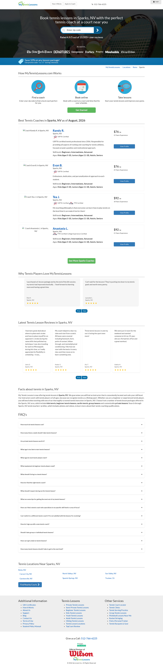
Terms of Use (28, 621)
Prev (78, 311)
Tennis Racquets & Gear (118, 624)
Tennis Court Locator (117, 605)
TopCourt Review (73, 626)
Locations (126, 67)
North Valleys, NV (69, 573)
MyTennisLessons (113, 67)
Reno (135, 67)
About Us (26, 610)
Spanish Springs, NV (70, 578)
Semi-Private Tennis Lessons (77, 607)
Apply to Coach (70, 4)
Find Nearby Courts (28, 584)
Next (84, 311)
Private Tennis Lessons (75, 605)
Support (26, 613)
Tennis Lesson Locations (75, 624)
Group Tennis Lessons (117, 613)
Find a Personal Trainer (118, 621)
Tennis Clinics (114, 607)
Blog (24, 616)
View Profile (124, 146)
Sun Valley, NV (110, 573)
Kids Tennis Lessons (74, 613)
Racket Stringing (116, 618)
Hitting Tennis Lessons (75, 621)
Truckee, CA (109, 578)
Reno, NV (22, 570)
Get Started (81, 110)
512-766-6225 (89, 638)
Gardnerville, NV (26, 579)
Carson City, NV (26, 574)
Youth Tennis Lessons (74, 616)
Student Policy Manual (32, 626)
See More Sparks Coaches (81, 260)
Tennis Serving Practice (118, 610)
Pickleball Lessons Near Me (120, 616)
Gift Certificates (29, 605)
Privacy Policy (28, 624)
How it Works (57, 4)
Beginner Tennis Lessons (75, 610)
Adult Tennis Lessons (74, 618)
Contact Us (27, 618)
